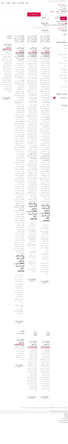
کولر (66, 84)
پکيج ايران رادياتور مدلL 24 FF (32, 344)
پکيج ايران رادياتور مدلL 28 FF (45, 344)
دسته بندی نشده (63, 63)
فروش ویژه (62, 20)
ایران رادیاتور (46, 31)
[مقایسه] (48, 45)
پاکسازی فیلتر (45, 30)
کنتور (65, 81)
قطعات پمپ (64, 72)
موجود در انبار (61, 23)
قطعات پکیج (64, 69)
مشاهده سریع (48, 286)
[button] (44, 282)
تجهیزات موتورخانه (62, 54)
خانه (48, 17)
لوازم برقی (64, 86)
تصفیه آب (64, 57)
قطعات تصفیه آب (62, 75)
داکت (65, 60)
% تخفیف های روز (34, 14)
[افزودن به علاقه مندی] (48, 278)
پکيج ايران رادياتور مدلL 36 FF (7, 47)
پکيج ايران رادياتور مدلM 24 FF (19, 342)
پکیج (66, 48)
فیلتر (65, 34)
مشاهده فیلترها (44, 23)
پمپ (66, 51)
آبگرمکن (65, 45)
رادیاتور (65, 66)
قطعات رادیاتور (63, 78)
